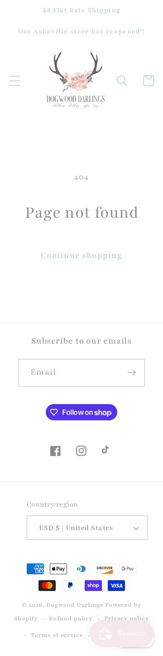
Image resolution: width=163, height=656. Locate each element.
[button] (15, 80)
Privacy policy (126, 618)
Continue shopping (81, 255)
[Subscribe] (131, 372)
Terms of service (57, 635)
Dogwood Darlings (74, 605)
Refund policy (71, 618)
